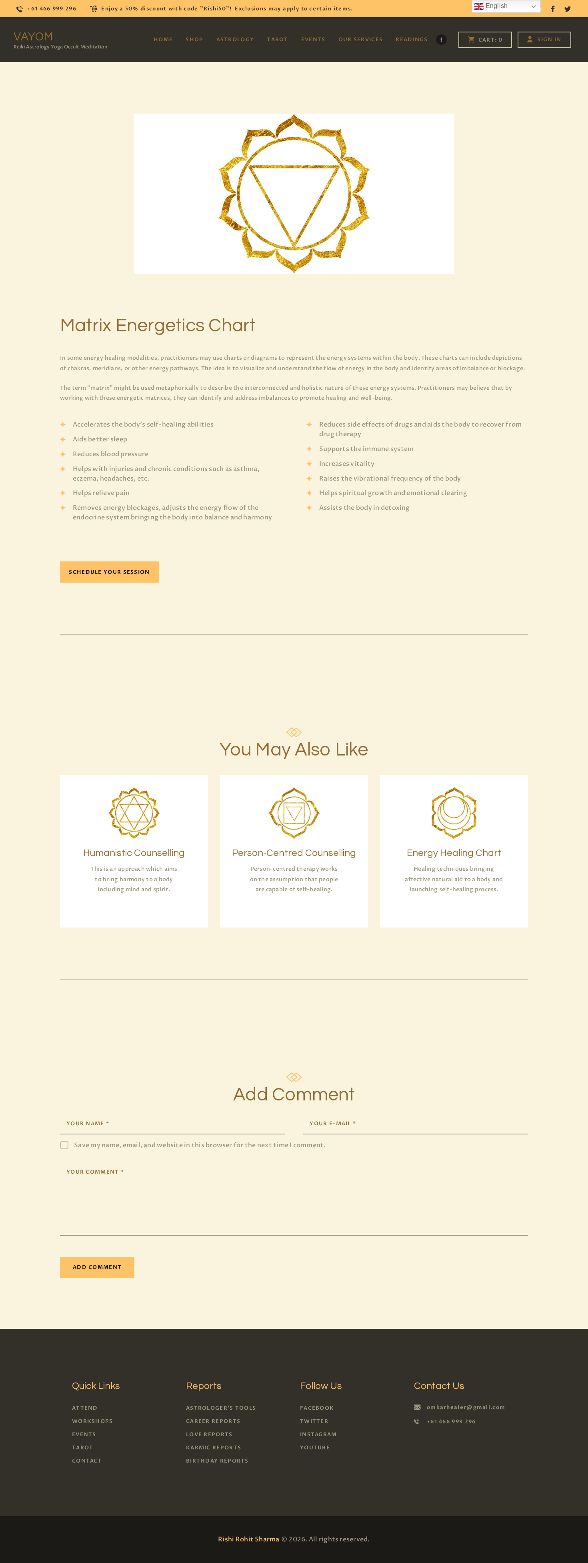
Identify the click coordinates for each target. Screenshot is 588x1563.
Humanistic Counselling (134, 853)
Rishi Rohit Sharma (248, 1539)
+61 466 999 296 (451, 1421)
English (496, 5)
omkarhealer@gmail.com (466, 1407)
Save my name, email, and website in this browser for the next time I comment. (200, 1145)
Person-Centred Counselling (294, 853)
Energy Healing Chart (454, 853)
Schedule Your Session (109, 572)
